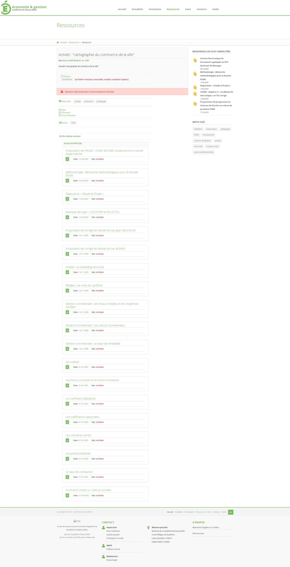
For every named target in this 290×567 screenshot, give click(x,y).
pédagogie (101, 101)
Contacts (202, 9)
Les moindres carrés (78, 435)
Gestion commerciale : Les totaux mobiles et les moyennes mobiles (102, 305)
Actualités (137, 9)
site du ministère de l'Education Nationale (77, 537)
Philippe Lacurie (113, 549)
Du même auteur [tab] (71, 136)
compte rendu (212, 146)
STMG (196, 134)
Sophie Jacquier (113, 534)
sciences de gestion (202, 140)
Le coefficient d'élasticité (80, 398)
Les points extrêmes (78, 453)
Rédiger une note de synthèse (84, 285)
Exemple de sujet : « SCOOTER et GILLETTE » (93, 212)
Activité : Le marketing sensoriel (85, 267)
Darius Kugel (111, 560)
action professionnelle (203, 152)
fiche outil (198, 146)
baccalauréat (208, 134)
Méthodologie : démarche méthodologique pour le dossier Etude (102, 173)
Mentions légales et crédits (206, 527)
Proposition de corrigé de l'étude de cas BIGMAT (96, 248)
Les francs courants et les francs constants (92, 380)
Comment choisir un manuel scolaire (88, 490)
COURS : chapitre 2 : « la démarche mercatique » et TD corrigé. (216, 94)
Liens (188, 9)
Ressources (173, 9)
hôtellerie (198, 129)
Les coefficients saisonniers (82, 417)
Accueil (122, 9)
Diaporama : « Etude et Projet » (84, 193)
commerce (88, 101)
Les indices (72, 362)
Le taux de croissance (79, 472)
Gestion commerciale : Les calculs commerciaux (95, 325)
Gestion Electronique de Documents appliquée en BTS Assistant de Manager (214, 62)
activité (78, 101)
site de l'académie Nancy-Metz (77, 534)
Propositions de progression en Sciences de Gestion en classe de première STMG (216, 105)
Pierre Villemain (113, 531)
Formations (155, 9)
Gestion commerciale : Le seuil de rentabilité (93, 343)
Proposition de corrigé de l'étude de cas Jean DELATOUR (100, 230)
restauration (211, 129)
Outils (215, 9)
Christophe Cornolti (114, 538)
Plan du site (198, 533)
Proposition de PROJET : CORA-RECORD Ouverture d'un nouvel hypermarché (104, 152)
